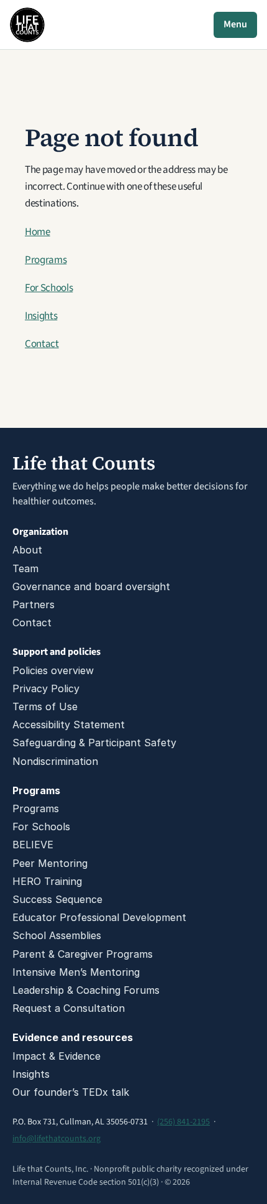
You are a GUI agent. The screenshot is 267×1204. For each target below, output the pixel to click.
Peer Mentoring (50, 863)
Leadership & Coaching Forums (86, 990)
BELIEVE (32, 844)
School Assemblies (56, 935)
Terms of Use (45, 706)
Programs (45, 259)
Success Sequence (57, 899)
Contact (42, 343)
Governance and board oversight (91, 586)
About (27, 550)
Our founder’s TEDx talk (70, 1092)
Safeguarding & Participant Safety (94, 742)
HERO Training (47, 881)
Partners (33, 604)
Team (25, 568)
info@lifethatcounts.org (56, 1138)
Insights (41, 315)
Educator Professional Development (99, 917)
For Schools (49, 287)
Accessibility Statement (68, 724)
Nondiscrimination (55, 761)
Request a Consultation (68, 1008)
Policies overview (53, 670)
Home (37, 232)
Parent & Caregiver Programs (82, 954)
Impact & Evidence (56, 1056)
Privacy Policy (45, 688)
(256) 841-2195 (183, 1122)
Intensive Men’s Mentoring (76, 972)
